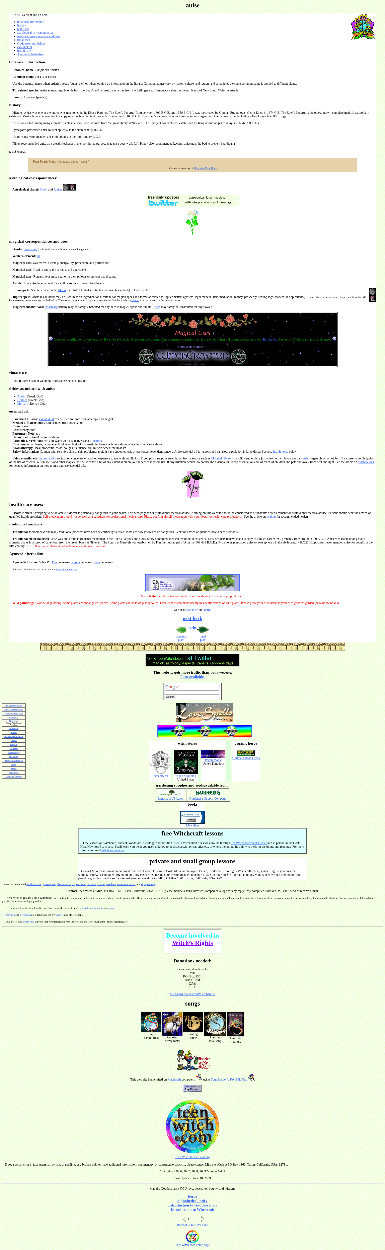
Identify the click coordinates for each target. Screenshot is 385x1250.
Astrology (13, 717)
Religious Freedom (14, 760)
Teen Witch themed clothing (192, 1157)
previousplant (181, 638)
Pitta (55, 562)
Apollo (21, 396)
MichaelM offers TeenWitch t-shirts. (192, 994)
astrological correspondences (35, 32)
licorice (97, 440)
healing (271, 516)
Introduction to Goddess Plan (192, 1205)
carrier (305, 458)
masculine (30, 249)
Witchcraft (14, 772)
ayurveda (84, 907)
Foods (14, 732)
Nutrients (13, 756)
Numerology (14, 752)
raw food (81, 884)
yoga (111, 907)
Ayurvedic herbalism (30, 54)
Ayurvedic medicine (66, 569)
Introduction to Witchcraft (192, 1209)
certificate (28, 921)
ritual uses (23, 40)
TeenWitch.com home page (192, 1245)
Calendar (13, 721)
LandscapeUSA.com (171, 798)
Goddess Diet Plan (14, 713)
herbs (207, 609)
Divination (13, 728)
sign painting (148, 884)
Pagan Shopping (185, 776)
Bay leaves (270, 339)
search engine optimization (120, 884)
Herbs (14, 740)
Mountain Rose (221, 458)
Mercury (22, 403)
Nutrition (10, 914)
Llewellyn (192, 825)
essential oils (366, 462)
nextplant (203, 638)
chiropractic (96, 907)
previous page (186, 1224)
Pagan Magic (213, 760)
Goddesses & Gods (13, 736)
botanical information (30, 21)
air (38, 256)
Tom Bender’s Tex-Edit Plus (229, 1079)
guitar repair (49, 884)
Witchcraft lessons (112, 850)
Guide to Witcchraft (13, 709)
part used (23, 29)
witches (59, 914)
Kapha (75, 562)
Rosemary (51, 307)
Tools (13, 764)
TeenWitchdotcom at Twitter (249, 843)
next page (202, 1224)
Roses (156, 307)
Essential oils (47, 458)
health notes (280, 451)
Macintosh (174, 1079)
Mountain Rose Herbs (205, 168)
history (21, 25)
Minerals (14, 748)
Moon (43, 189)
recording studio (96, 884)
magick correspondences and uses (38, 36)
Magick (13, 744)
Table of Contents (13, 776)
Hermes (22, 400)
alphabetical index (192, 1201)
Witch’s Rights (192, 942)
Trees (14, 768)
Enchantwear (160, 776)
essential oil (24, 47)
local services (33, 884)
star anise (192, 609)
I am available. (192, 677)
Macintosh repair (66, 884)
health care (24, 50)
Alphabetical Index (13, 705)
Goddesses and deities (31, 43)
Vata (97, 562)
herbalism (25, 914)
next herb (192, 618)
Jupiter (58, 189)
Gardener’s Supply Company (207, 798)
